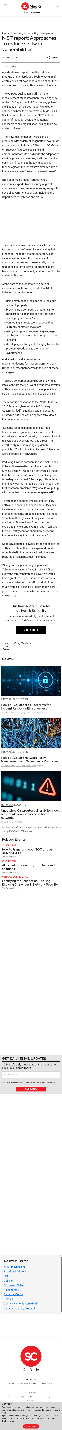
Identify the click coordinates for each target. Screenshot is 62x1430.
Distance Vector (13, 1294)
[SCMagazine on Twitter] (31, 1369)
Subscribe (31, 1089)
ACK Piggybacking (15, 1266)
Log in (25, 12)
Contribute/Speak (22, 1397)
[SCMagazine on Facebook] (24, 1369)
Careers (43, 1383)
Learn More (31, 629)
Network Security (12, 33)
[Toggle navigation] (5, 6)
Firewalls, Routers (14, 699)
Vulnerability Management (39, 33)
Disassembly (11, 1289)
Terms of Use (40, 1082)
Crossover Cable (14, 1285)
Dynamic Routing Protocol (19, 1308)
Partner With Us (31, 1401)
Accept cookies (31, 1426)
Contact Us (34, 1383)
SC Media (11, 1383)
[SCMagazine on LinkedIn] (38, 1369)
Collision (9, 1280)
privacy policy (40, 1418)
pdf (34, 93)
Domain (8, 1299)
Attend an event (34, 1397)
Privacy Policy (51, 1082)
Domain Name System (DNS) (21, 1303)
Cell (6, 1276)
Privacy (51, 1383)
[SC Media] (31, 6)
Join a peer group (47, 1397)
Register (35, 12)
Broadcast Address (15, 1271)
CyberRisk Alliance (23, 1383)
